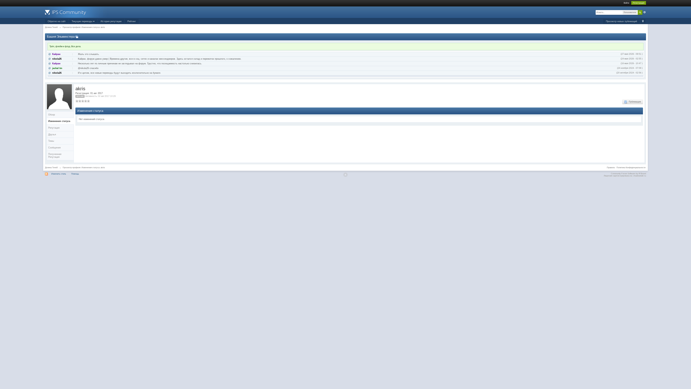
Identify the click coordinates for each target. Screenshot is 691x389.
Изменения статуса (59, 121)
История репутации (111, 21)
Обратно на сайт (57, 21)
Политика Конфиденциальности (631, 167)
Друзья (52, 134)
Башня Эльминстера (61, 36)
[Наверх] (345, 175)
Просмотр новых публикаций (621, 21)
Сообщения (54, 147)
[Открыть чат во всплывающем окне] (76, 36)
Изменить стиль (58, 174)
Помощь (75, 174)
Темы (51, 141)
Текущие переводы (82, 21)
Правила (611, 167)
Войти (626, 3)
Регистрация (638, 3)
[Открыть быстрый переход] (642, 21)
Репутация (54, 127)
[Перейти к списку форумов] (77, 12)
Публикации (634, 101)
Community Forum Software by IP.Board (628, 174)
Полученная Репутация (54, 155)
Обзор (51, 114)
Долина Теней (51, 167)
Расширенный (644, 12)
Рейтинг (131, 21)
